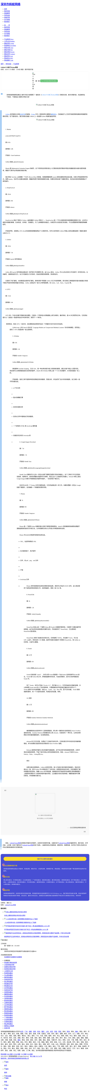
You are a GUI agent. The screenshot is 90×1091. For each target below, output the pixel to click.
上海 (47, 1031)
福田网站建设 (8, 994)
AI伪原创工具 (8, 971)
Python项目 (17, 843)
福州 (76, 1031)
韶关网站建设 (8, 1000)
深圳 (34, 1031)
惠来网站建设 (8, 1013)
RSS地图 (30, 1054)
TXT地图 (24, 1054)
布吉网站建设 (8, 996)
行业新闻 (16, 64)
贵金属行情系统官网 (10, 962)
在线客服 (7, 957)
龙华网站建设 (8, 988)
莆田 (19, 1040)
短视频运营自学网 (9, 969)
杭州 (38, 1031)
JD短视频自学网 (9, 964)
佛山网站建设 (8, 1024)
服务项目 (7, 11)
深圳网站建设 (8, 998)
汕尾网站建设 (8, 1002)
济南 (55, 1031)
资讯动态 (7, 15)
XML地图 (10, 1054)
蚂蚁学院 (7, 17)
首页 (5, 9)
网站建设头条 (8, 986)
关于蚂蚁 (7, 19)
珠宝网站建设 (8, 1015)
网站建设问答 (8, 983)
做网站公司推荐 (9, 1026)
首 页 (7, 25)
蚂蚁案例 (7, 13)
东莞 (51, 1031)
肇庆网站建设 (8, 977)
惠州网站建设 (8, 1011)
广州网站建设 (8, 1017)
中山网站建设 (8, 975)
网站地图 (3, 1054)
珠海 (68, 1031)
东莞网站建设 (8, 1021)
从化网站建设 (8, 1019)
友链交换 (7, 1028)
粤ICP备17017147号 (36, 1056)
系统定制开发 (8, 979)
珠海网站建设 (8, 973)
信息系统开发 (8, 990)
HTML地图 (16, 1054)
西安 (59, 1031)
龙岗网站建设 (8, 992)
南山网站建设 (8, 981)
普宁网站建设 (8, 1007)
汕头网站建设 (8, 1005)
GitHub (12, 843)
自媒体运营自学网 (9, 967)
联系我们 (7, 21)
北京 (21, 1031)
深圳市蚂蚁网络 (10, 4)
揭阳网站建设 (8, 1009)
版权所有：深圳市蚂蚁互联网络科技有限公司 (15, 1058)
